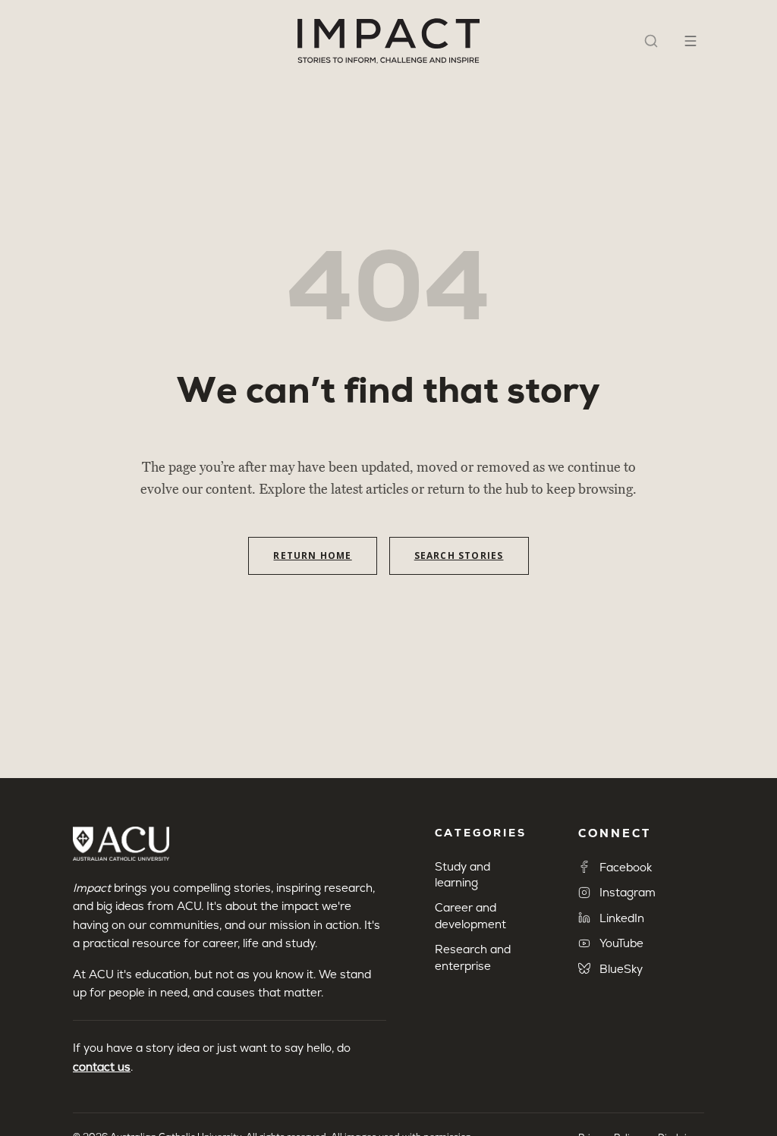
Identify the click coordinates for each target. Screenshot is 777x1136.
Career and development (470, 915)
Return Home (312, 555)
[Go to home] (388, 41)
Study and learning (462, 874)
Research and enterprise (473, 957)
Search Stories (459, 555)
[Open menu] (690, 41)
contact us (102, 1066)
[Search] (651, 41)
